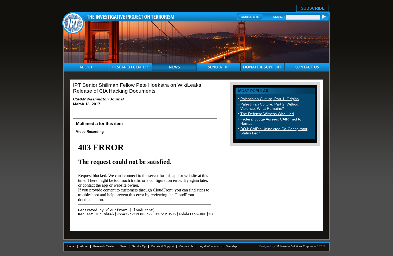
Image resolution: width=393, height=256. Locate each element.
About (84, 246)
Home (71, 246)
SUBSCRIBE (313, 8)
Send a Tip (139, 246)
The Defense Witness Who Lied (267, 114)
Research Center (103, 246)
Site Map (231, 246)
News (123, 246)
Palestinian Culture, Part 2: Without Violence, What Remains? (269, 106)
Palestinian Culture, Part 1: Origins (269, 99)
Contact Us (186, 246)
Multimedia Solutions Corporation (297, 246)
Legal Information (209, 246)
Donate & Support (162, 246)
